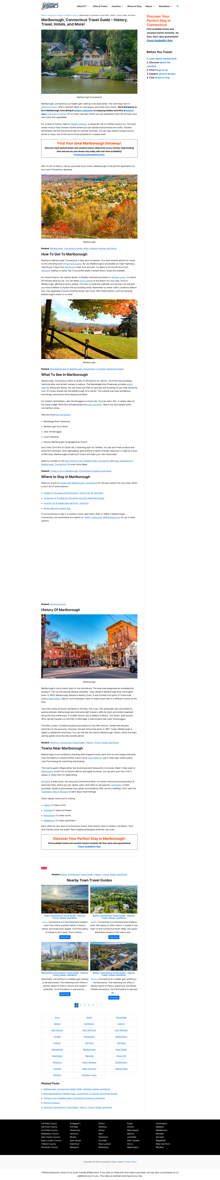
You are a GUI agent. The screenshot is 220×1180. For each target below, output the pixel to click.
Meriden (160, 1133)
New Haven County (50, 1137)
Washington (133, 1147)
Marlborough (89, 1049)
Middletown (49, 820)
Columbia (48, 810)
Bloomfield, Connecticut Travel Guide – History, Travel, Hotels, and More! (64, 974)
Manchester (49, 815)
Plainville (89, 1056)
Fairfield (74, 1127)
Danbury (103, 1127)
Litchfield (131, 1137)
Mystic (73, 1137)
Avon (44, 922)
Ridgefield (160, 1140)
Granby (57, 1043)
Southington (121, 1062)
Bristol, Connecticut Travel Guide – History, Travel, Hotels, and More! (94, 874)
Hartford (69, 267)
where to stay (162, 77)
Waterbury (104, 1147)
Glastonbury (54, 698)
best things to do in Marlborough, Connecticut (87, 461)
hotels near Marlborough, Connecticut (78, 483)
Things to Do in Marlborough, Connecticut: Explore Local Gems (80, 471)
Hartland (121, 1043)
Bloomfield (121, 1017)
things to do (161, 70)
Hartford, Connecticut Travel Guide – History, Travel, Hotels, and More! (84, 742)
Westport (74, 1147)
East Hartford (89, 1030)
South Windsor (89, 1062)
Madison (160, 1127)
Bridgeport (75, 1123)
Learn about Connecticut (162, 58)
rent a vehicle (86, 281)
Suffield (57, 1069)
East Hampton (95, 758)
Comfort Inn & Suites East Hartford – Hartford (66, 503)
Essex (130, 1123)
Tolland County (48, 1144)
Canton (121, 1024)
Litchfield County (49, 1130)
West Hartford (89, 1069)
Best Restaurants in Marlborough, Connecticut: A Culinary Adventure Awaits (87, 369)
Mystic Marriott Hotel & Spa (57, 508)
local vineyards (94, 404)
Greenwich (75, 1130)
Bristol (94, 979)
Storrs (130, 1144)
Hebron (47, 805)
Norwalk (103, 1140)
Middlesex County (50, 1133)
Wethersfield (121, 1069)
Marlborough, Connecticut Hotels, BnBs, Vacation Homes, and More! (83, 248)
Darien (102, 1130)
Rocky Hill (121, 1056)
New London (105, 1144)
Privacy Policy (130, 1162)
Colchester (116, 785)
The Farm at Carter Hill (58, 114)
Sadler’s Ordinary (79, 124)
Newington (57, 1056)
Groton (130, 1127)
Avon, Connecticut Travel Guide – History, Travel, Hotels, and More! (64, 916)
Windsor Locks (118, 277)
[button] (87, 6)
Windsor (57, 1075)
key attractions (63, 414)
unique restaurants (83, 110)
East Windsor (121, 1030)
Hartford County (49, 107)
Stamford (74, 1144)
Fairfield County (49, 1123)
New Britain (121, 1049)
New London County (51, 1140)
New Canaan (133, 1140)
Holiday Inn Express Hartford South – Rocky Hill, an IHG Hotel (73, 493)
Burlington (89, 1024)
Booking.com (113, 517)
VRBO (87, 517)
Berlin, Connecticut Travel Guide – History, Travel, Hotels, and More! (114, 916)
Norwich (160, 1137)
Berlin (93, 922)
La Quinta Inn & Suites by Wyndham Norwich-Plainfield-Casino (74, 498)
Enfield (57, 1036)
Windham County (49, 1147)
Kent (101, 1133)
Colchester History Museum (54, 792)
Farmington (89, 1036)
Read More (65, 937)
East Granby (57, 1030)
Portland (45, 781)
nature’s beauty (167, 73)
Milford (130, 1133)
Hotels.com (96, 517)
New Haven (75, 1140)
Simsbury (57, 1062)
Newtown (103, 1137)
